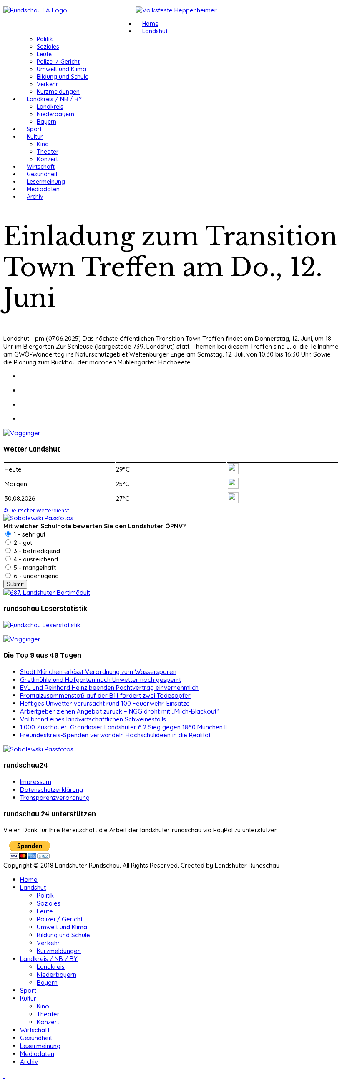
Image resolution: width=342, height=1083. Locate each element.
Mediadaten (43, 189)
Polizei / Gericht (58, 61)
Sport (34, 129)
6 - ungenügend (35, 576)
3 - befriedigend (36, 551)
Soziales (48, 46)
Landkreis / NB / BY (54, 99)
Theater (47, 151)
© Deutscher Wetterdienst (36, 510)
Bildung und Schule (62, 76)
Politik (45, 39)
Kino (43, 144)
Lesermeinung (46, 181)
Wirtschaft (41, 166)
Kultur (35, 136)
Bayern (46, 121)
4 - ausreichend (35, 559)
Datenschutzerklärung (51, 790)
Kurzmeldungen (58, 91)
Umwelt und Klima (61, 69)
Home (150, 23)
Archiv (35, 196)
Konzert (47, 159)
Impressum (35, 782)
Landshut (155, 31)
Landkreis (50, 106)
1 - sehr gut (28, 534)
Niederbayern (55, 114)
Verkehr (47, 84)
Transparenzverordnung (55, 797)
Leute (44, 54)
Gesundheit (42, 174)
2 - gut (22, 542)
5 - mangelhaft (34, 567)
